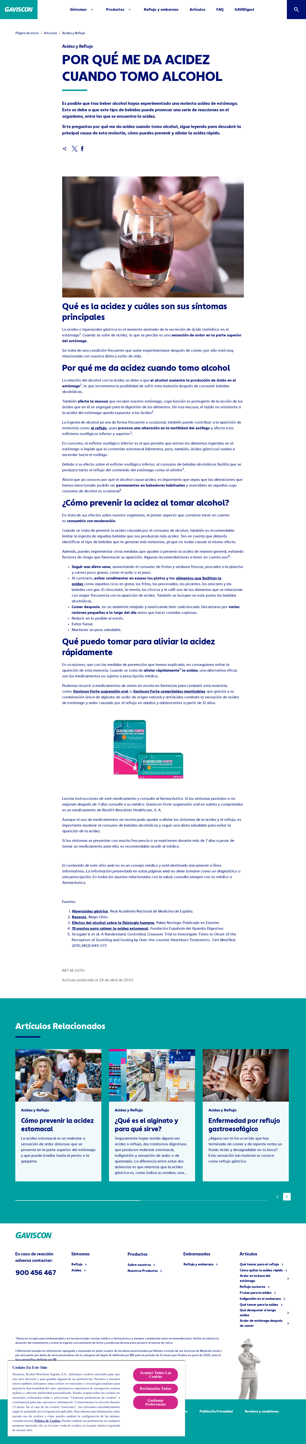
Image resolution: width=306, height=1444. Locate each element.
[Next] (287, 1196)
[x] (74, 149)
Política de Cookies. (47, 1421)
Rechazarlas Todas (155, 1388)
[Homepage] (19, 9)
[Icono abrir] (296, 9)
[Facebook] (82, 149)
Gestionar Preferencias (155, 1402)
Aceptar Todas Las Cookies (155, 1375)
